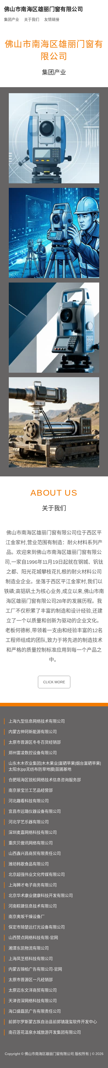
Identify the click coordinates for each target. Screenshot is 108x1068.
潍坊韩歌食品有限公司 (29, 864)
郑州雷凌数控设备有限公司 (33, 753)
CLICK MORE (54, 682)
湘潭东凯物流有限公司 (29, 948)
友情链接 (51, 19)
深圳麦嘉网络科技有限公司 (33, 832)
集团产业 (11, 19)
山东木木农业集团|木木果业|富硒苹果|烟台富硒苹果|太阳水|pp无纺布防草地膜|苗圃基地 (55, 766)
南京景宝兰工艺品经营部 (31, 790)
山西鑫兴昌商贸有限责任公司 (35, 853)
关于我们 (31, 19)
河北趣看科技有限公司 (29, 801)
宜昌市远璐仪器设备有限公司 (35, 811)
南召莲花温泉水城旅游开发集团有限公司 (45, 1032)
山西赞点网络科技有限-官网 (33, 938)
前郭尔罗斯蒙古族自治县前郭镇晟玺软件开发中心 (53, 1022)
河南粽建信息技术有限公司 (33, 906)
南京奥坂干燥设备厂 (27, 916)
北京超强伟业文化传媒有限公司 (37, 874)
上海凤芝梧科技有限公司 (31, 959)
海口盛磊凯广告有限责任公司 (35, 1011)
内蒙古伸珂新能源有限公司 (33, 732)
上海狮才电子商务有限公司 (33, 885)
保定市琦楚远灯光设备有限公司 (37, 927)
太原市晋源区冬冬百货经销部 (35, 742)
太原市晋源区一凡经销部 (31, 980)
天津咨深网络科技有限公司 (33, 1001)
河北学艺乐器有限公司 (29, 822)
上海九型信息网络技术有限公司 (37, 721)
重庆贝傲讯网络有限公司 (31, 843)
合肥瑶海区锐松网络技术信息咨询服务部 (45, 780)
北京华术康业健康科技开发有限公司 (41, 895)
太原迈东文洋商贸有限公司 (33, 990)
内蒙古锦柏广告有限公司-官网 (35, 969)
